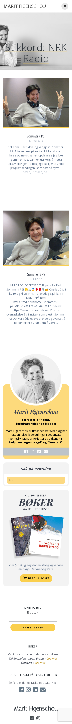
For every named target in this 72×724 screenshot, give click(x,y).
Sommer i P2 (36, 274)
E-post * (33, 612)
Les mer (52, 658)
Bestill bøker (38, 578)
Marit (25, 6)
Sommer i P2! (36, 136)
